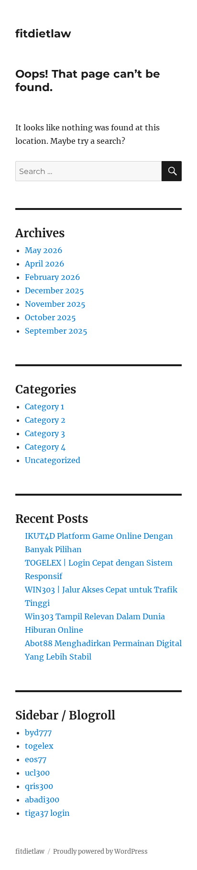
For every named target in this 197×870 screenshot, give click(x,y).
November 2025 (55, 304)
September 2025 (56, 331)
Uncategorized (52, 460)
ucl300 (37, 772)
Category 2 (45, 420)
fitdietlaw (43, 33)
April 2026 (45, 263)
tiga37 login (47, 813)
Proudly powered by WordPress (100, 851)
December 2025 (54, 290)
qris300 (39, 786)
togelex (39, 746)
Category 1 (44, 406)
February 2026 (52, 277)
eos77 (35, 759)
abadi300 (42, 799)
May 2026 (44, 250)
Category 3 (45, 433)
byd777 (38, 732)
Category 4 (45, 447)
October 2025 (50, 317)
